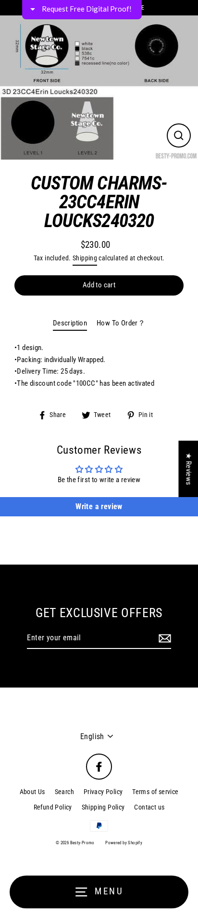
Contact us (149, 807)
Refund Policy (53, 807)
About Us (32, 792)
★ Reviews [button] (188, 469)
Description (70, 323)
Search (64, 792)
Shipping (85, 258)
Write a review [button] (98, 506)
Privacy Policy (103, 792)
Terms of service (155, 792)
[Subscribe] (163, 638)
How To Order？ (121, 323)
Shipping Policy (103, 807)
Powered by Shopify (123, 842)
